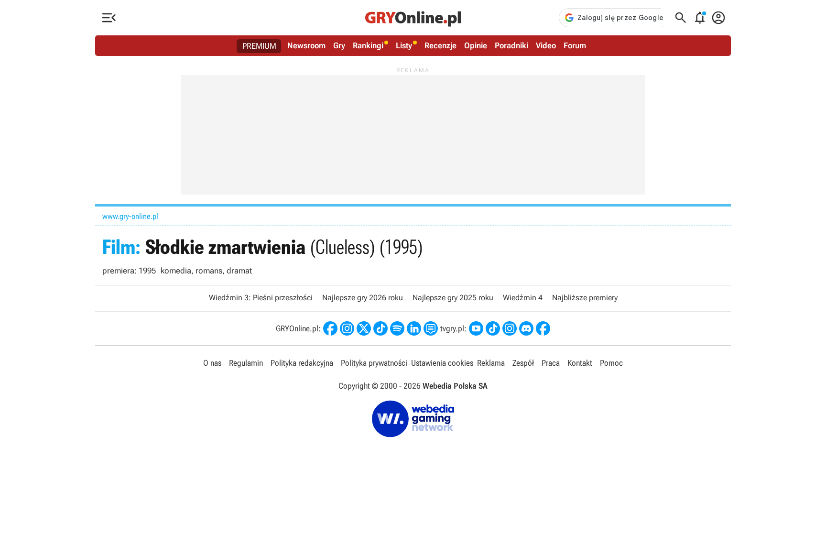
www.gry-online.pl (130, 216)
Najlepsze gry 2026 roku (362, 297)
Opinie (475, 45)
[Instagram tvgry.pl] (509, 328)
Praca (551, 363)
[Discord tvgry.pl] (526, 328)
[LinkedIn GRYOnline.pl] (414, 328)
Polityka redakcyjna (302, 363)
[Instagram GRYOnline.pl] (347, 328)
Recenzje (440, 45)
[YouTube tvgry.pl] (476, 328)
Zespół (523, 363)
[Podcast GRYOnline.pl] (397, 328)
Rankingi (368, 45)
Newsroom (306, 45)
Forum (575, 45)
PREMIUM (259, 46)
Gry (339, 45)
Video (546, 45)
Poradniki (511, 45)
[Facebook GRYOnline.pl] (330, 328)
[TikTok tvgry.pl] (493, 328)
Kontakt (579, 363)
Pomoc (611, 363)
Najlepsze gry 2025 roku (453, 297)
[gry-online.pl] (413, 17)
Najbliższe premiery (585, 297)
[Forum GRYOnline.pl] (431, 328)
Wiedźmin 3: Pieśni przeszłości (261, 297)
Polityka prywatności (374, 363)
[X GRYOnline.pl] (364, 328)
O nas (212, 363)
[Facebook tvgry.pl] (543, 328)
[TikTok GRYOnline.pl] (380, 328)
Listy (404, 45)
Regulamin (246, 363)
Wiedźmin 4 (523, 297)
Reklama (491, 363)
